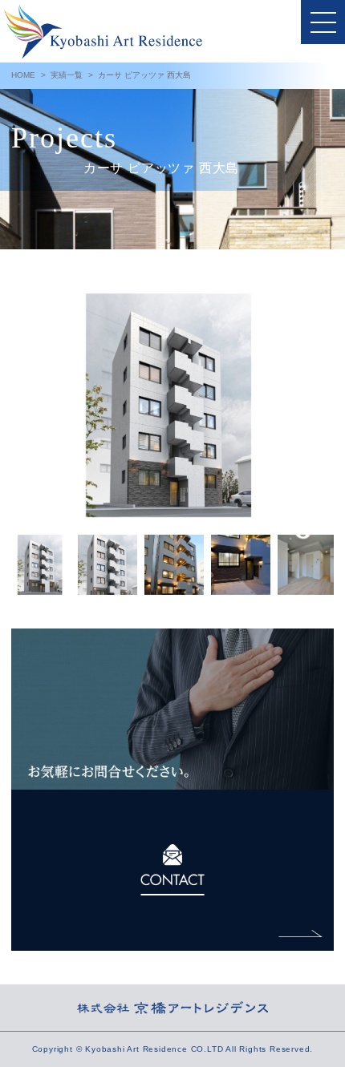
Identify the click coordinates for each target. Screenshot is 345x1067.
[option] (172, 405)
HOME (23, 75)
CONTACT (172, 870)
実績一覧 (67, 75)
